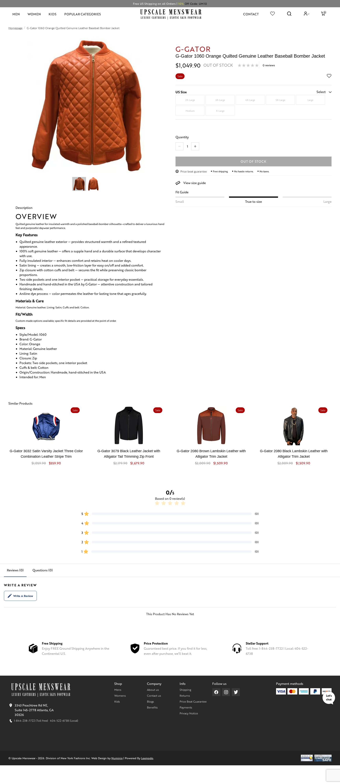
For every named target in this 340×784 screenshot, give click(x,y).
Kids (117, 701)
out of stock (253, 161)
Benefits (152, 707)
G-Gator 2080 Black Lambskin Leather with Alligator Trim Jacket (294, 453)
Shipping (185, 689)
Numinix (117, 758)
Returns (185, 695)
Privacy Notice (189, 713)
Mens (117, 689)
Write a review (23, 596)
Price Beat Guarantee (193, 701)
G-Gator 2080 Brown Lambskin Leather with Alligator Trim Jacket (211, 453)
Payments (186, 707)
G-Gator (193, 48)
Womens (120, 695)
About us (153, 689)
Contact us (154, 695)
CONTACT (251, 14)
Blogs (150, 701)
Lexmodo (147, 758)
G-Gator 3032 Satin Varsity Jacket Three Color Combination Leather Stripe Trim (46, 453)
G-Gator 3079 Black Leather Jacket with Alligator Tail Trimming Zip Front (128, 453)
